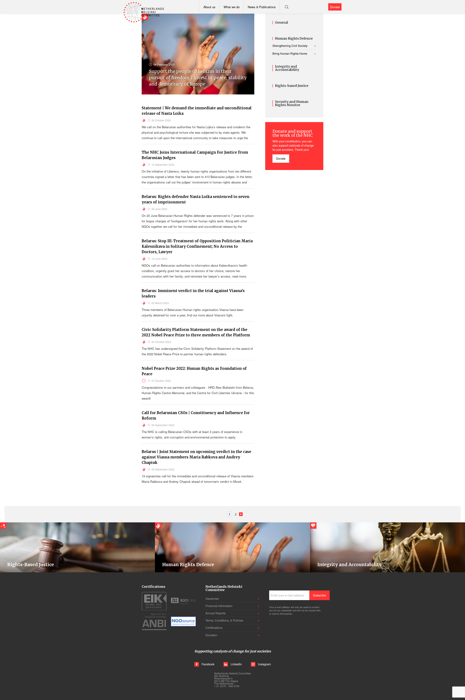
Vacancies (212, 598)
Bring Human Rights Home (289, 54)
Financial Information (218, 606)
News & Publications (262, 7)
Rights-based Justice (291, 85)
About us (209, 7)
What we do (232, 7)
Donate (335, 7)
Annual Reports (215, 613)
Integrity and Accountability (287, 68)
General (281, 22)
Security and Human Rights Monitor (291, 103)
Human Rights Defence (294, 38)
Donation (211, 635)
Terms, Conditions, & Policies (224, 620)
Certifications (213, 628)
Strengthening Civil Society (290, 46)
